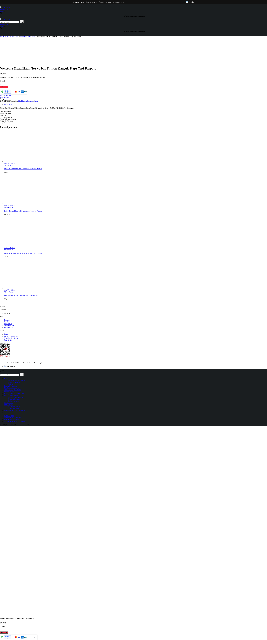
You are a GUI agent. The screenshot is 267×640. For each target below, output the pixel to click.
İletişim (6, 334)
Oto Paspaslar (8, 403)
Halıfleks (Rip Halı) (14, 382)
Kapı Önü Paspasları (12, 36)
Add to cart (4, 87)
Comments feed (9, 326)
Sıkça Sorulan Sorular (11, 338)
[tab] (135, 105)
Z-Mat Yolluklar (13, 408)
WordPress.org (9, 327)
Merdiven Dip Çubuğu (11, 388)
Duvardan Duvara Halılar (16, 380)
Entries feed (8, 324)
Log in (6, 322)
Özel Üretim (8, 340)
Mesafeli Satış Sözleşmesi (12, 417)
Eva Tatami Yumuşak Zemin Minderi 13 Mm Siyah (21, 295)
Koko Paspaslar (13, 401)
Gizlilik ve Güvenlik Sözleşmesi (14, 421)
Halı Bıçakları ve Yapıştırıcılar (14, 393)
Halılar (36, 101)
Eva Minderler (9, 391)
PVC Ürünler (8, 405)
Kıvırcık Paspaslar (14, 399)
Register (7, 320)
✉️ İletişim (190, 2)
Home (2, 36)
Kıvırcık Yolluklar (14, 406)
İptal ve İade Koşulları (11, 419)
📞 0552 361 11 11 (118, 2)
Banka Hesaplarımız (11, 336)
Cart (2, 11)
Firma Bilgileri (9, 416)
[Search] (22, 21)
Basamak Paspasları (10, 386)
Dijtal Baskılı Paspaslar (27, 36)
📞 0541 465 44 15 (105, 2)
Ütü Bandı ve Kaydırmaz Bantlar (15, 410)
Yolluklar (11, 384)
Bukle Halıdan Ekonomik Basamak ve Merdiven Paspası (23, 169)
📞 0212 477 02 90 (78, 2)
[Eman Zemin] (5, 7)
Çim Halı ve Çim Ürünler (12, 390)
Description (8, 104)
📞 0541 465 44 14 (91, 2)
